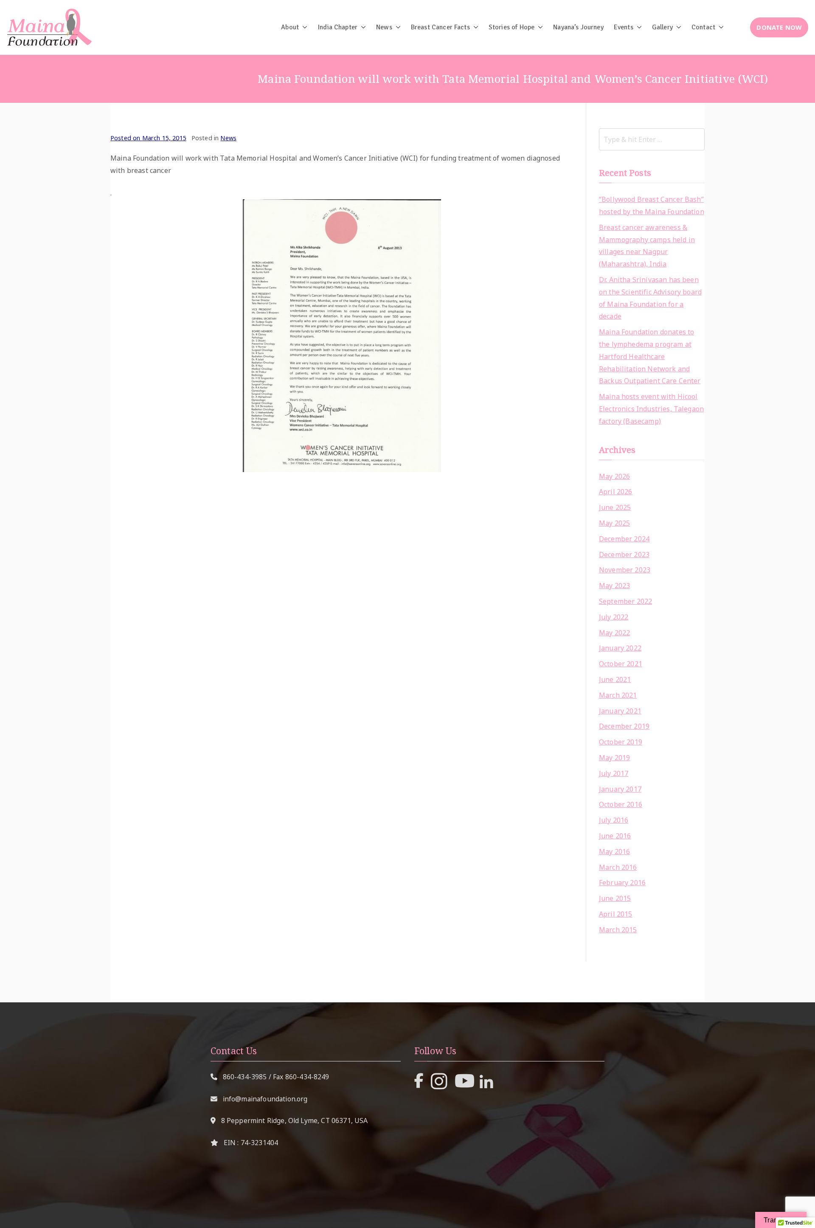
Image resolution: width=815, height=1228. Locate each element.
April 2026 (615, 491)
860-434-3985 (245, 1076)
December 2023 (624, 554)
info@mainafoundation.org (265, 1099)
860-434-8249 (307, 1076)
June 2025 (615, 507)
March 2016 (618, 867)
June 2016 (615, 835)
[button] (303, 27)
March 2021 (618, 695)
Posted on (148, 138)
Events (623, 27)
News (384, 27)
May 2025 (614, 523)
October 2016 (620, 804)
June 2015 (615, 898)
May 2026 (614, 476)
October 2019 (620, 742)
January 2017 (620, 789)
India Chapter (337, 27)
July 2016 (613, 820)
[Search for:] (651, 139)
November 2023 (624, 569)
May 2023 (614, 585)
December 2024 (624, 538)
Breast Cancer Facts (440, 27)
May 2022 (614, 632)
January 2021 (620, 711)
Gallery (662, 27)
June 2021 (615, 679)
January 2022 (620, 648)
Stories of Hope (511, 27)
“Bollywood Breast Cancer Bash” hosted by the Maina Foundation (651, 205)
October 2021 (620, 663)
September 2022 (625, 601)
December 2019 (624, 726)
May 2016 (614, 851)
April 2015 (615, 914)
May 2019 (614, 757)
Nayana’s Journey (578, 27)
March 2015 (618, 929)
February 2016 (622, 882)
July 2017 (613, 773)
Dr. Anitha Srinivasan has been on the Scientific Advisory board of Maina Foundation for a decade (650, 298)
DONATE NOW (779, 27)
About (290, 27)
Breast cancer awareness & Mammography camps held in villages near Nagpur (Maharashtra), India (647, 246)
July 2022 (613, 617)
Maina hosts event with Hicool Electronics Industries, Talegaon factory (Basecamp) (651, 409)
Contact (703, 27)
